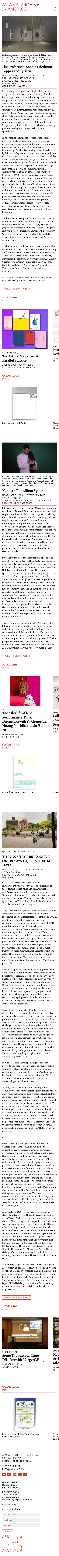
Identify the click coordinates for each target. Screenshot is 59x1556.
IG (9, 1474)
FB (4, 1474)
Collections (10, 375)
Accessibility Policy (11, 1509)
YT (24, 1474)
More (5, 300)
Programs (9, 297)
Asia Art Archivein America (20, 7)
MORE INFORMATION (15, 288)
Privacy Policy (9, 1504)
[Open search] (54, 9)
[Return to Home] (15, 1545)
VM (19, 1474)
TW (14, 1474)
